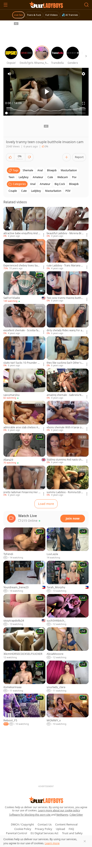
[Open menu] (5, 5)
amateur (38, 177)
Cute (24, 191)
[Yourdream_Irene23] (24, 577)
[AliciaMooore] (68, 643)
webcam (62, 177)
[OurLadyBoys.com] (46, 4)
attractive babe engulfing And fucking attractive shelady (22, 233)
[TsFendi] (24, 543)
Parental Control (16, 833)
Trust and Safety (72, 833)
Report (79, 157)
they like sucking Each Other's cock (65, 363)
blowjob (51, 170)
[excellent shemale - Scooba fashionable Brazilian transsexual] (24, 319)
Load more (46, 504)
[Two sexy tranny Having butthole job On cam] (68, 286)
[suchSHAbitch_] (68, 610)
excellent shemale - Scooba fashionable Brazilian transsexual (21, 330)
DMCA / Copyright (22, 824)
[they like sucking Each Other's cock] (68, 351)
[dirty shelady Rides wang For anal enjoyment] (68, 319)
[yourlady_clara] (68, 677)
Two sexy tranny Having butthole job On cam (65, 298)
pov (74, 177)
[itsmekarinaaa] (24, 677)
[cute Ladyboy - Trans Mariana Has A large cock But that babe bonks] (68, 254)
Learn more (52, 843)
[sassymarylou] (24, 384)
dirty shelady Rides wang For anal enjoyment (65, 330)
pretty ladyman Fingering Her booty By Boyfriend (21, 492)
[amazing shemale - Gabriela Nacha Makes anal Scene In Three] (68, 384)
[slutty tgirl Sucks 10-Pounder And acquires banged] (24, 351)
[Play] (46, 91)
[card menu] (43, 234)
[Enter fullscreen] (83, 103)
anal (40, 170)
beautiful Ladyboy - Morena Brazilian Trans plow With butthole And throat (65, 233)
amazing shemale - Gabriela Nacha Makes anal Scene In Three (65, 395)
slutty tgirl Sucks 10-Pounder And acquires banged (22, 363)
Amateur (45, 184)
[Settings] (83, 73)
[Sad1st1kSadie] (24, 287)
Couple (13, 191)
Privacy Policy (43, 829)
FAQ (71, 829)
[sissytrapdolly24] (24, 610)
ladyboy (23, 177)
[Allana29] (24, 449)
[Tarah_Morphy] (68, 577)
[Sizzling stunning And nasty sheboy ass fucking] (68, 448)
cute (50, 177)
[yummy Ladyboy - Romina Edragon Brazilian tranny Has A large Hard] (68, 481)
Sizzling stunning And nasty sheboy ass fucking (65, 459)
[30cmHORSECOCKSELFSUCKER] (24, 643)
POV (67, 191)
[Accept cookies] (85, 841)
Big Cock (60, 184)
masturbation (69, 170)
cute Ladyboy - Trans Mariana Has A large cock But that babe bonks (65, 265)
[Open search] (86, 5)
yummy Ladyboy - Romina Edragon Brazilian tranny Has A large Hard (65, 492)
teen (11, 177)
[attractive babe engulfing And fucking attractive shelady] (24, 222)
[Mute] (9, 74)
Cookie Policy (22, 829)
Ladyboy (36, 191)
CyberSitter (76, 814)
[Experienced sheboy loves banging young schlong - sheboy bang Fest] (24, 254)
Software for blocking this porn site (30, 814)
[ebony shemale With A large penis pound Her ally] (68, 416)
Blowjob (74, 184)
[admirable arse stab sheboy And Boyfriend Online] (24, 416)
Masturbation (53, 191)
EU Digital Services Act (44, 833)
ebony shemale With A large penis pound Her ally (65, 427)
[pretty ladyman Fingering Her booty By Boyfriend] (24, 481)
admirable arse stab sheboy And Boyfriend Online (21, 427)
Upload (60, 829)
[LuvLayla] (68, 543)
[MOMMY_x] (68, 710)
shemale (28, 170)
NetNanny (62, 814)
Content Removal (66, 824)
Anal (33, 184)
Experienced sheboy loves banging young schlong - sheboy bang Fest (21, 265)
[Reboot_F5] (24, 710)
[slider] (46, 113)
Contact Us (45, 824)
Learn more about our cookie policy (59, 810)
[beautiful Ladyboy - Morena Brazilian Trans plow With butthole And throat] (68, 222)
